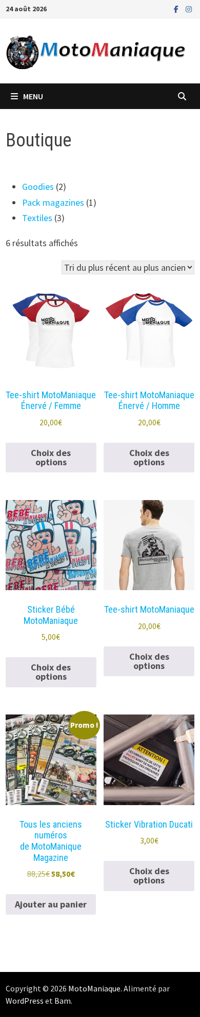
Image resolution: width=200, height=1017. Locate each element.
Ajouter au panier (51, 904)
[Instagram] (188, 8)
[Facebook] (177, 8)
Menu (33, 96)
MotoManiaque (94, 988)
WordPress (25, 1001)
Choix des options (51, 457)
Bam (62, 1001)
